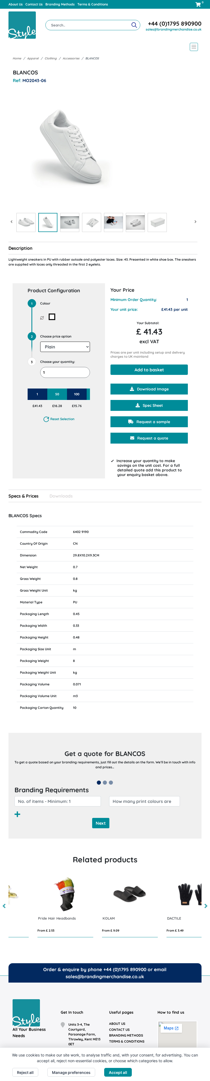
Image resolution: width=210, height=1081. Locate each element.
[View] (26, 222)
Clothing (51, 58)
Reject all (25, 1072)
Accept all (118, 1072)
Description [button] (20, 248)
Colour (45, 303)
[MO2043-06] (53, 317)
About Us (15, 4)
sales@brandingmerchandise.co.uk (174, 29)
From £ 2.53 (21, 930)
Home (17, 58)
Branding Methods (60, 4)
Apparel (33, 58)
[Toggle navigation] (105, 46)
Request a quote (152, 438)
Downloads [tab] (61, 496)
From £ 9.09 (86, 930)
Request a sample (152, 421)
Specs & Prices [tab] (23, 496)
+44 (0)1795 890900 (175, 23)
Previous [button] (4, 906)
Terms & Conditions (92, 4)
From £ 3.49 (150, 930)
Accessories (71, 58)
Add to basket (149, 369)
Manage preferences (71, 1072)
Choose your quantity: (57, 362)
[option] (40, 906)
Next (101, 823)
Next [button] (205, 906)
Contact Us (34, 4)
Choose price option (55, 336)
